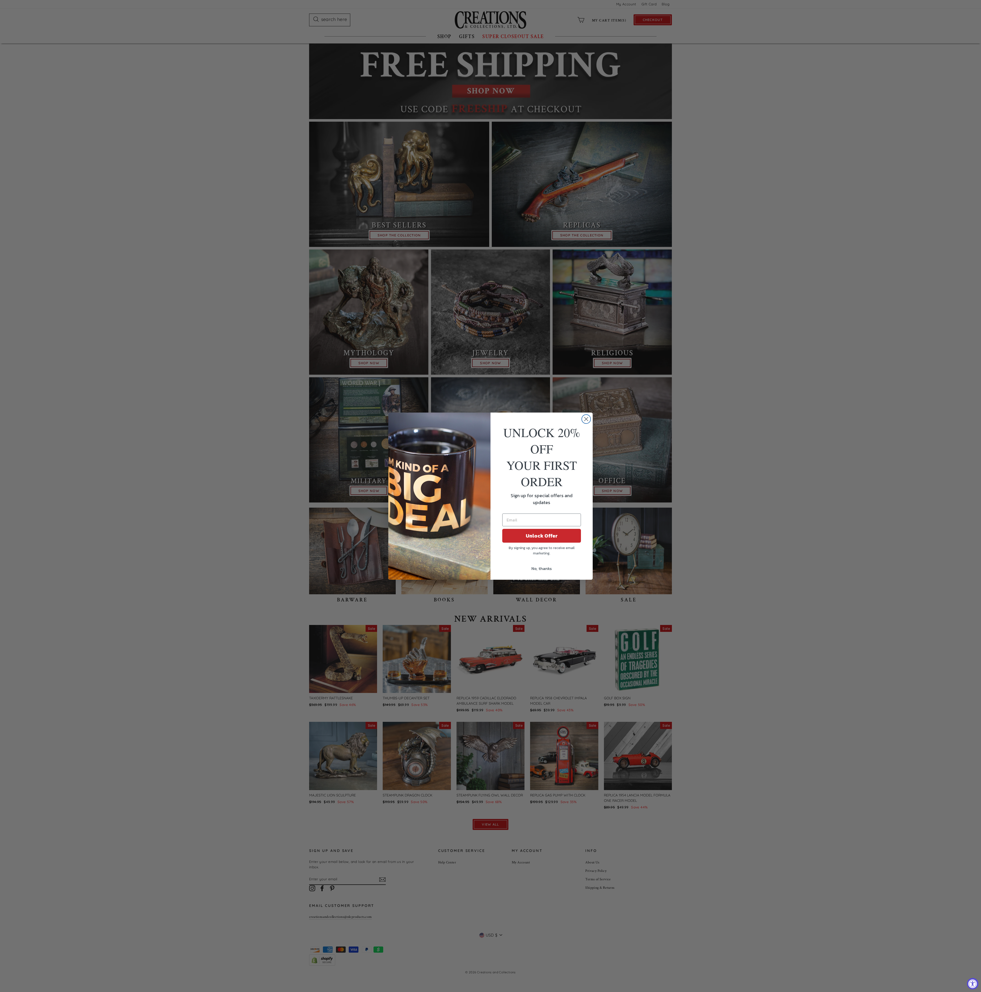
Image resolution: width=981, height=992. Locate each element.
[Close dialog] (586, 419)
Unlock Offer (542, 536)
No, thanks (541, 568)
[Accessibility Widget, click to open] (972, 983)
